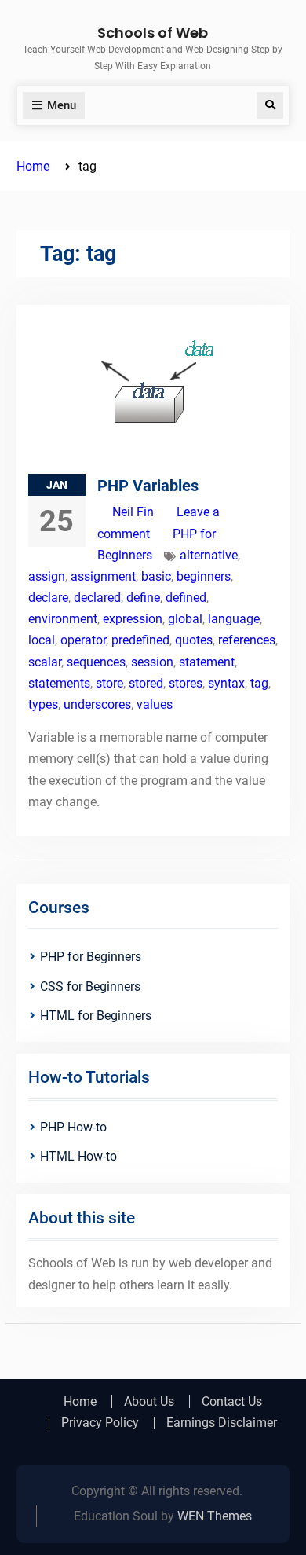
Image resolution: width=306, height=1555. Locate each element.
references (246, 640)
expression (132, 618)
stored (146, 683)
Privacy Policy (100, 1423)
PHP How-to (73, 1127)
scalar (44, 662)
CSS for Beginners (90, 986)
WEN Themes (214, 1516)
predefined (140, 640)
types (43, 704)
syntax (226, 683)
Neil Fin (133, 511)
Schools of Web (152, 32)
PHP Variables (148, 485)
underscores (97, 704)
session (152, 662)
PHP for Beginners (90, 956)
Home (80, 1401)
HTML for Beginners (95, 1015)
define (143, 597)
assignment (103, 576)
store (109, 683)
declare (48, 597)
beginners (204, 576)
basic (156, 576)
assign (46, 576)
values (155, 704)
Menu (61, 105)
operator (83, 640)
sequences (96, 662)
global (185, 618)
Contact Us (232, 1401)
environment (62, 618)
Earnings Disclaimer (221, 1423)
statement (207, 662)
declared (97, 597)
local (41, 640)
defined (186, 597)
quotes (194, 640)
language (234, 618)
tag (259, 683)
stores (185, 683)
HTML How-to (78, 1156)
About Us (149, 1401)
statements (59, 683)
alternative (209, 555)
